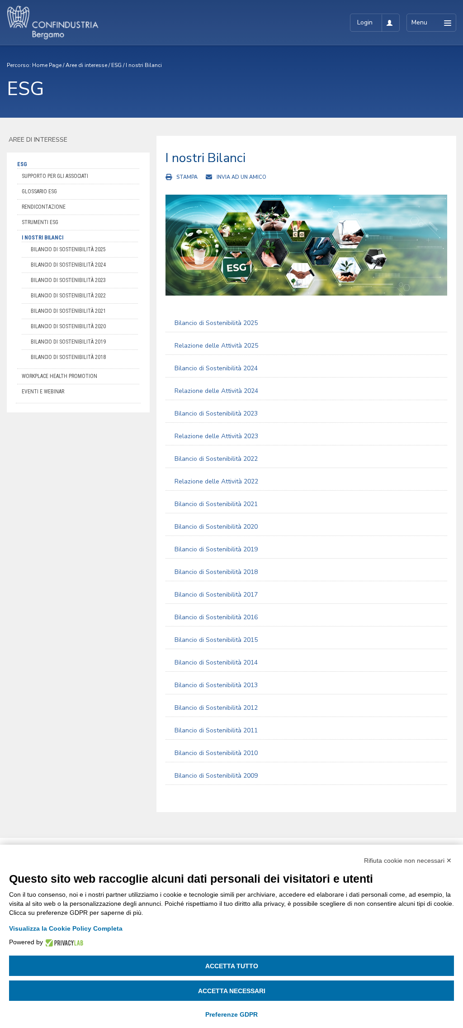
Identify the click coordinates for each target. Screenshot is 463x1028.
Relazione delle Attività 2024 (216, 391)
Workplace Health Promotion (59, 376)
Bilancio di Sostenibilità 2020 (68, 326)
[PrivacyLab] (63, 942)
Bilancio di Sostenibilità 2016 (216, 617)
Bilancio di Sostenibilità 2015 (216, 640)
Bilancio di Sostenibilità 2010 (216, 753)
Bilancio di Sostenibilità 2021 (68, 311)
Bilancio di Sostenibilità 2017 (216, 594)
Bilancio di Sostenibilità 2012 (216, 707)
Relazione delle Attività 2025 (216, 345)
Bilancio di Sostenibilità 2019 (68, 342)
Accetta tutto (231, 966)
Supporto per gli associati (55, 176)
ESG (116, 65)
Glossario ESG (39, 191)
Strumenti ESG (40, 222)
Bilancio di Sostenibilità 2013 (216, 685)
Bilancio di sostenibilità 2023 (68, 280)
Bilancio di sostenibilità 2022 (68, 295)
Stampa (187, 177)
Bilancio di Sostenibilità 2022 (216, 458)
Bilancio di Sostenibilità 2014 (216, 662)
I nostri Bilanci (144, 65)
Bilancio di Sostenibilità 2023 (216, 413)
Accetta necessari (231, 991)
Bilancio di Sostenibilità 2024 (216, 368)
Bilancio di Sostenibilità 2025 (68, 249)
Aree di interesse (86, 65)
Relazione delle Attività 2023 (216, 436)
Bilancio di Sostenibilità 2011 (216, 730)
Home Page (46, 65)
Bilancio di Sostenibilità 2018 (68, 357)
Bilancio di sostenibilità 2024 (68, 265)
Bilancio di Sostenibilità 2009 (216, 775)
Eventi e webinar (43, 391)
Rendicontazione (44, 207)
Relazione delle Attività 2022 (216, 481)
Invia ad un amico (241, 177)
